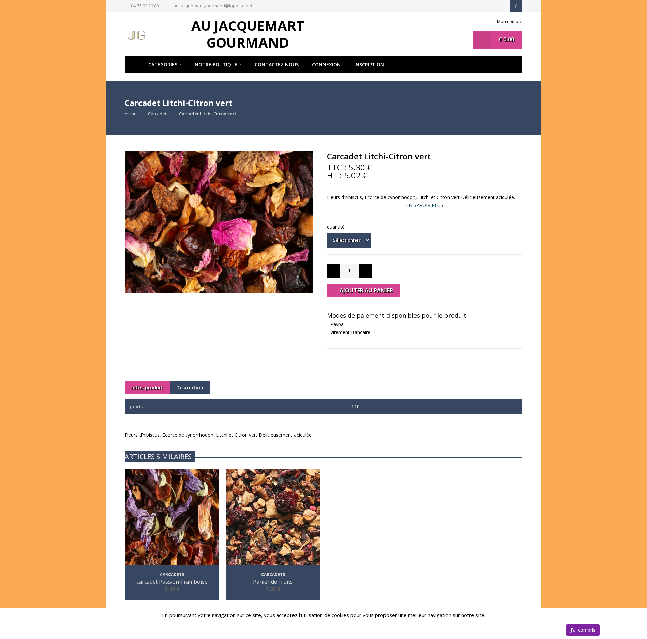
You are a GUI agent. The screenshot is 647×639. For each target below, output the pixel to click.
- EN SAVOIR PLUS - (424, 205)
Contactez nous (277, 64)
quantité (336, 227)
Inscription (369, 64)
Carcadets (159, 114)
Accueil (133, 64)
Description (189, 387)
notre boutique (216, 64)
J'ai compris (583, 630)
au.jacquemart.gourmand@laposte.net (212, 6)
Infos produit (147, 387)
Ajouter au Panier (365, 290)
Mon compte (509, 21)
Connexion (326, 64)
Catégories (162, 64)
